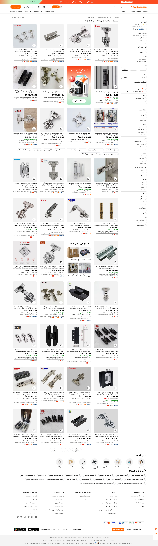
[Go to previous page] (80, 450)
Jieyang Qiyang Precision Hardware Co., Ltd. (52, 274)
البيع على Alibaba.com (31, 496)
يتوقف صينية (36, 150)
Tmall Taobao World (70, 537)
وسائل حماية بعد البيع (111, 506)
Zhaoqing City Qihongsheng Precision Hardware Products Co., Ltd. (79, 318)
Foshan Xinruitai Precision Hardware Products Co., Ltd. (106, 314)
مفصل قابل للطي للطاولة (55, 475)
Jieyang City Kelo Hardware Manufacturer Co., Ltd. (25, 235)
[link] (155, 528)
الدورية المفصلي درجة (122, 475)
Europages (105, 537)
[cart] (38, 7)
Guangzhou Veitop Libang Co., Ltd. (81, 57)
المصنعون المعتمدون (85, 496)
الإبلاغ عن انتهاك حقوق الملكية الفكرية (54, 510)
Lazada (79, 537)
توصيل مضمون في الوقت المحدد (108, 503)
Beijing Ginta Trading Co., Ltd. (55, 359)
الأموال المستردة (59, 506)
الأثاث (110, 17)
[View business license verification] (95, 543)
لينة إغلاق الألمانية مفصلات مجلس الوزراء (134, 479)
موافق (125, 69)
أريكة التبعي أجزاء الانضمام (72, 475)
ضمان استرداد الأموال (111, 499)
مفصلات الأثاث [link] (90, 17)
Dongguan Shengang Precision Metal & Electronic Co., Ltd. (106, 142)
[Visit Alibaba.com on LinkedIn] (32, 517)
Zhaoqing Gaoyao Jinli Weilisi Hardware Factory (25, 99)
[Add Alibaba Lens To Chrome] (118, 529)
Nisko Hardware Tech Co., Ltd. (28, 314)
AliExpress (53, 537)
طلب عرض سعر (86, 499)
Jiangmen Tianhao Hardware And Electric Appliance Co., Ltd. (79, 231)
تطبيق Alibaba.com (46, 529)
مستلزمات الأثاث (101, 17)
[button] (61, 7)
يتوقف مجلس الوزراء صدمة (27, 475)
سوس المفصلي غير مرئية (137, 475)
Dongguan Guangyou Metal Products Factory (52, 60)
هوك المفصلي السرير (111, 150)
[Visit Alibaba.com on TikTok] (18, 517)
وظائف (142, 506)
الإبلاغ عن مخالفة (59, 513)
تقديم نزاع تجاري (59, 503)
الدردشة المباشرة (59, 499)
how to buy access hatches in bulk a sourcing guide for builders (96, 483)
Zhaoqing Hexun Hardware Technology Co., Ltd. (79, 361)
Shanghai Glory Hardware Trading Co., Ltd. (52, 143)
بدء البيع (35, 499)
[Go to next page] (50, 450)
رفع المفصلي (47, 150)
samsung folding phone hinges (34, 479)
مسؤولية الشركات (139, 503)
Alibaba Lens (137, 529)
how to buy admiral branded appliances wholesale (130, 483)
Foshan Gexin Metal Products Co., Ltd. (107, 233)
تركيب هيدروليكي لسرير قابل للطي (89, 154)
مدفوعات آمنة (113, 496)
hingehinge (41, 475)
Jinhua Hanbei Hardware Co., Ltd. (108, 275)
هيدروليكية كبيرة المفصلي (105, 475)
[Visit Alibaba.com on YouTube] (21, 517)
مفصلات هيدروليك (71, 479)
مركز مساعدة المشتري (58, 496)
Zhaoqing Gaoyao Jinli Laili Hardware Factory (106, 357)
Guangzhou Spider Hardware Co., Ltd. (53, 101)
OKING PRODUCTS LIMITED (110, 191)
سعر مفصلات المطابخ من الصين (54, 479)
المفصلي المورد (58, 150)
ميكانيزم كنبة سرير (85, 479)
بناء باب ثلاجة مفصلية (23, 150)
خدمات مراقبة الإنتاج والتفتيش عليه (108, 510)
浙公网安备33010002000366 (108, 543)
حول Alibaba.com (139, 492)
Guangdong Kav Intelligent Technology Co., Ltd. (106, 60)
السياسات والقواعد (112, 513)
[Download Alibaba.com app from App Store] (33, 529)
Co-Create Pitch (139, 499)
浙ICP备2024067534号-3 (125, 543)
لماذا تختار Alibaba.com (137, 496)
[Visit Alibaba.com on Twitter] (29, 517)
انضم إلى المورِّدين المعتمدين (29, 506)
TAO (93, 537)
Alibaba (117, 17)
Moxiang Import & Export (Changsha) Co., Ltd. (52, 316)
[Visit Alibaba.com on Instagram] (25, 517)
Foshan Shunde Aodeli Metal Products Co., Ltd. (52, 191)
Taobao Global (87, 537)
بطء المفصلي (71, 150)
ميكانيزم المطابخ (98, 479)
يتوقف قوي (81, 150)
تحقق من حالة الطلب (31, 503)
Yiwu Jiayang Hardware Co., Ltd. (28, 142)
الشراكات (34, 510)
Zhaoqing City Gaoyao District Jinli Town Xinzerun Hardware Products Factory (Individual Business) (25, 359)
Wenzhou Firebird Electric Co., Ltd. (27, 274)
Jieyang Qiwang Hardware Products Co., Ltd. (79, 141)
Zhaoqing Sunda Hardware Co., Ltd (81, 192)
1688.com (60, 537)
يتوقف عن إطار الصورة (89, 475)
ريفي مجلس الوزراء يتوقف (114, 479)
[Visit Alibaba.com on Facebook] (36, 517)
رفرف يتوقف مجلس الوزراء (109, 154)
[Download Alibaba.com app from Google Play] (20, 529)
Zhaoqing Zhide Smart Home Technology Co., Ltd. (106, 102)
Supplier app (77, 529)
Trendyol (98, 537)
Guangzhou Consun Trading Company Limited (25, 60)
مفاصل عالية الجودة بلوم (95, 150)
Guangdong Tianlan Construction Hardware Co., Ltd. (25, 191)
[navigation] (133, 234)
